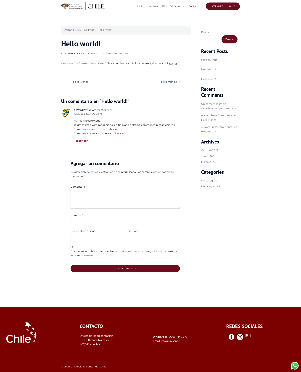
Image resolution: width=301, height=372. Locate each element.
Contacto (194, 6)
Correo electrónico (83, 231)
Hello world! (80, 81)
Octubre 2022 (209, 150)
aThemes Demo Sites (90, 63)
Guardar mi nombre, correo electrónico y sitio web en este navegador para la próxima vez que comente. (124, 253)
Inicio (140, 6)
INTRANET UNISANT (223, 6)
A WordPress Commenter (90, 110)
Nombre (77, 215)
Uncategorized (118, 53)
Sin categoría (209, 180)
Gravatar (119, 133)
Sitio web (133, 231)
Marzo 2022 (208, 161)
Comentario (79, 186)
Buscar (205, 32)
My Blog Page (86, 29)
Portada (69, 29)
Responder (81, 140)
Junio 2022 (208, 156)
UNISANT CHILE (75, 53)
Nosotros (153, 6)
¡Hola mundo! (169, 81)
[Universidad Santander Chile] (83, 6)
